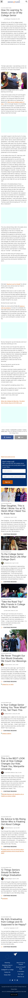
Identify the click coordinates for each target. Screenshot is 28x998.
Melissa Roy (7, 517)
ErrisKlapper (7, 19)
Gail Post (7, 928)
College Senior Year (6, 7)
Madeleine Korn (8, 562)
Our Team (20, 974)
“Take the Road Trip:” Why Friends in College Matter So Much (13, 604)
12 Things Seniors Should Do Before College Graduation (11, 872)
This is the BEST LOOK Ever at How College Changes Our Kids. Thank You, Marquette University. (13, 763)
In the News (20, 971)
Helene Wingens (8, 878)
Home (3, 429)
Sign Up (7, 482)
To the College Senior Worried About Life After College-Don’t (13, 557)
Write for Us (20, 976)
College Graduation (6, 503)
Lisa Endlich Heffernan (10, 772)
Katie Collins (7, 610)
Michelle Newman (9, 827)
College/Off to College (16, 429)
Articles (7, 429)
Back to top (13, 994)
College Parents (5, 756)
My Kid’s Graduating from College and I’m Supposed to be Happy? (13, 922)
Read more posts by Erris (8, 456)
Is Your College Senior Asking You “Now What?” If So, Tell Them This (14, 707)
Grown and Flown (14, 1)
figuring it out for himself (13, 284)
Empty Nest (7, 975)
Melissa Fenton (8, 713)
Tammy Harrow (8, 664)
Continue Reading (10, 534)
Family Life (7, 972)
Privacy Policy (14, 989)
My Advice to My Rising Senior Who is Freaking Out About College (13, 822)
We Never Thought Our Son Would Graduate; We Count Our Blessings (13, 658)
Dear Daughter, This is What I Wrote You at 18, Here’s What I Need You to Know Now (13, 509)
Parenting (7, 962)
